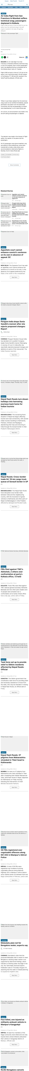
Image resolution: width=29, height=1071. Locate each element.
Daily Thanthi (13, 1)
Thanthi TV (21, 1)
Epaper (7, 1)
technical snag (15, 154)
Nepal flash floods (8, 686)
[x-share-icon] (5, 58)
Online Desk (7, 332)
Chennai (4, 7)
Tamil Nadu (10, 7)
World (21, 7)
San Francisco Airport (5, 156)
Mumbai (2, 154)
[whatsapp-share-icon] (2, 58)
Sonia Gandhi (9, 343)
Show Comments (14, 165)
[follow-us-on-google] (26, 57)
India (16, 7)
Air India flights (8, 154)
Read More (14, 277)
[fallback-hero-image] (6, 197)
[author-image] (2, 332)
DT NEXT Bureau (8, 948)
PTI (1, 51)
